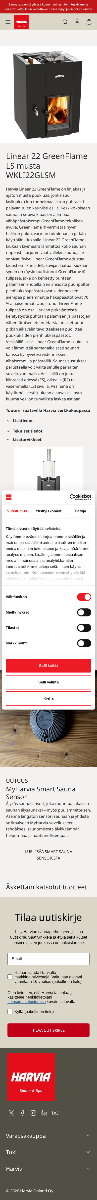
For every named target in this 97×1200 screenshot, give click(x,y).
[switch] (84, 612)
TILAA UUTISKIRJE (48, 1030)
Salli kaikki (48, 666)
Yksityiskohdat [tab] (48, 511)
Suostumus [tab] (17, 511)
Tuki (11, 1152)
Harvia (14, 1168)
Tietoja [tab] (80, 511)
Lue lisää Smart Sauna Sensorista (48, 855)
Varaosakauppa (26, 1135)
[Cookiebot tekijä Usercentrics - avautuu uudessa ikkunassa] (69, 497)
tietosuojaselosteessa (26, 1002)
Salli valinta (48, 682)
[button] (8, 22)
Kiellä (48, 698)
